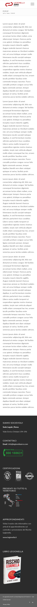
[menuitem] (31, 4)
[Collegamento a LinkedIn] (32, 602)
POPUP (5, 11)
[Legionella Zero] (15, 4)
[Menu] (31, 4)
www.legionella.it (10, 537)
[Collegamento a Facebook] (29, 602)
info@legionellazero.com (18, 444)
